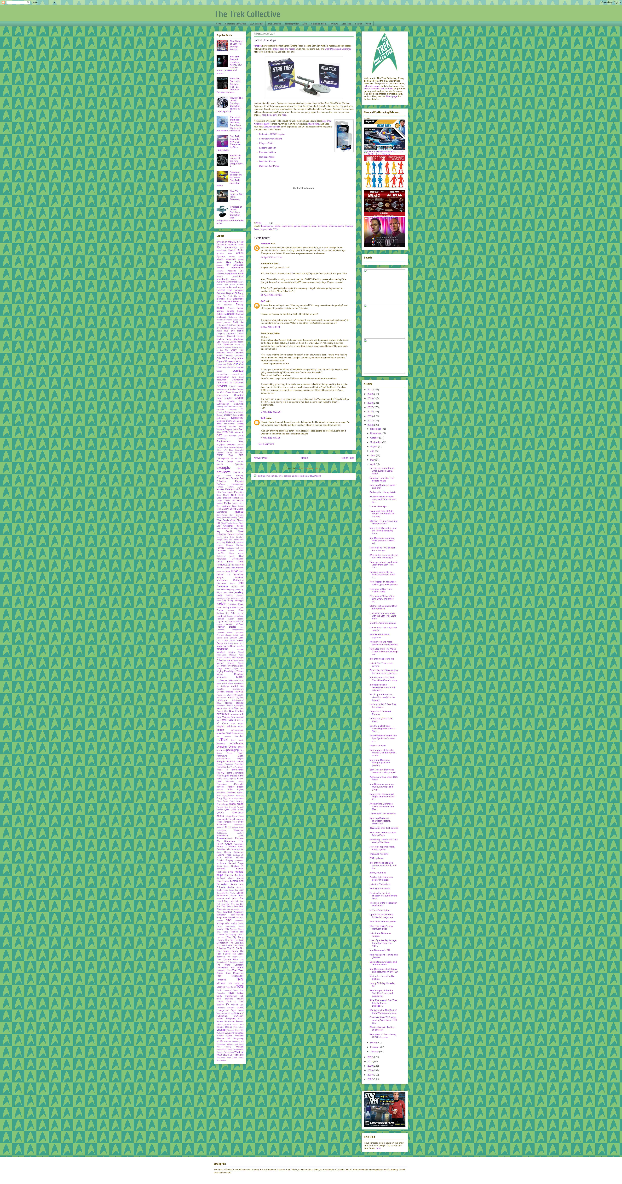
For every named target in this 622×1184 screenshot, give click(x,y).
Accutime (220, 253)
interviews (221, 583)
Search (358, 24)
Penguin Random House (230, 761)
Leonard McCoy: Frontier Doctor (230, 625)
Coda (229, 364)
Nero (236, 708)
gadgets (226, 506)
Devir (235, 415)
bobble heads (235, 311)
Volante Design (224, 1027)
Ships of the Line (234, 875)
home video (235, 561)
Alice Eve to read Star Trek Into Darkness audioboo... (383, 1003)
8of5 (263, 301)
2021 (370, 389)
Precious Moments (235, 796)
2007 (370, 1079)
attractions (238, 276)
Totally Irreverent (224, 990)
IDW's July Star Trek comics (384, 828)
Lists (305, 24)
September (376, 442)
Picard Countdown (234, 773)
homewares (223, 564)
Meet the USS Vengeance (383, 623)
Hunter (227, 568)
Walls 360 (220, 1033)
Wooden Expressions (225, 1052)
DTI (226, 435)
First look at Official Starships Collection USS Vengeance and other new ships (230, 214)
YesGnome (221, 1058)
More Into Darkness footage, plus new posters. (380, 763)
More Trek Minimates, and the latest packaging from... (383, 531)
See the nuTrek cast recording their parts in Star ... (382, 729)
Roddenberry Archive (230, 833)
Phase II (222, 770)
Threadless (221, 970)
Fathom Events (236, 487)
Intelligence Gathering (230, 580)
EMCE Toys (225, 455)
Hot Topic (235, 565)
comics (237, 370)
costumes (221, 379)
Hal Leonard (234, 540)
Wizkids (239, 1046)
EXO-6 (236, 472)
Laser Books (236, 619)
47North (220, 242)
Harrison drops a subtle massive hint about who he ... (383, 499)
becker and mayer (234, 287)
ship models (266, 229)
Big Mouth (238, 296)
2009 (370, 1070)
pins (227, 775)
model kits (237, 686)
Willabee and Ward (235, 1044)
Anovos (220, 267)
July (372, 451)
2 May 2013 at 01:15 (270, 327)
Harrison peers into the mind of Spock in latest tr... (382, 575)
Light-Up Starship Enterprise (338, 49)
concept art (237, 374)
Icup (228, 572)
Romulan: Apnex (267, 157)
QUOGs (220, 813)
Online (232, 746)
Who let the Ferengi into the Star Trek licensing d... (384, 556)
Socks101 (221, 893)
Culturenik (238, 404)
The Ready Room (227, 951)
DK (234, 421)
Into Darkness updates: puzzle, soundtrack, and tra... (383, 865)
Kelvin (221, 604)
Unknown (266, 243)
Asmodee (220, 274)
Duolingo (232, 436)
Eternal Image (225, 461)
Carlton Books (236, 342)
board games (267, 226)
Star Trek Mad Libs (234, 904)
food (233, 494)
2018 (370, 403)
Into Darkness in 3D (380, 950)
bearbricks (221, 287)
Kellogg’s (239, 600)
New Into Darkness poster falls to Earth (383, 833)
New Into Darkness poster (383, 921)
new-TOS (227, 719)
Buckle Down (238, 320)
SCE (219, 858)
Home (304, 458)
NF (235, 720)
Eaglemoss (287, 226)
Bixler (229, 299)
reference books (336, 226)
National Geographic (235, 706)
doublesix (220, 429)
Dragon (228, 429)
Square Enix (237, 896)
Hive (241, 556)
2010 (370, 1065)
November (376, 433)
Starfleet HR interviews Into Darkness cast (383, 522)
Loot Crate (222, 640)
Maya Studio (238, 660)
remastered (231, 816)
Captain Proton (224, 339)
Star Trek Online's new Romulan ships (381, 927)
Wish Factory (224, 1047)
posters (231, 792)
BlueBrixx (228, 305)
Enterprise (223, 458)
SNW (241, 890)
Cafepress (221, 334)
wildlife (220, 1041)
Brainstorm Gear (236, 317)
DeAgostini (230, 412)
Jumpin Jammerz (232, 598)
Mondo (229, 691)
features (220, 489)
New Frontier (236, 711)
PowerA (240, 793)
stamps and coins (227, 898)
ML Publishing (223, 686)
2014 (370, 420)
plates (241, 781)
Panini (240, 753)
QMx (227, 809)
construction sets (226, 377)
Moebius (221, 692)
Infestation (238, 575)
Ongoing (222, 746)
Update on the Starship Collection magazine (381, 916)
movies (239, 691)
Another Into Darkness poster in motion (381, 878)
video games (224, 1024)
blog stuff (227, 301)
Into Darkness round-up (382, 658)
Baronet (240, 285)
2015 (370, 416)
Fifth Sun (221, 492)
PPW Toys (221, 796)
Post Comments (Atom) (310, 468)
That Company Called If (234, 935)
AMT (228, 265)
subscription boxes (235, 926)
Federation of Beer (234, 489)
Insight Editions (230, 577)
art (241, 270)
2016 (370, 411)
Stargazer (221, 915)
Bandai (233, 282)
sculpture (221, 863)
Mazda (240, 663)
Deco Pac (239, 412)
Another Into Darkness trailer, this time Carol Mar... (382, 806)
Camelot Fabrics (235, 336)
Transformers (231, 996)
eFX (225, 450)
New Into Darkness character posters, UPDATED (380, 821)
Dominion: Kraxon (267, 161)
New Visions (223, 717)
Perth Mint (221, 767)
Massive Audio (236, 655)
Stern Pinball (228, 917)
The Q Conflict (235, 948)
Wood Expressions (236, 1050)
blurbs (220, 307)
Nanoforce (221, 706)
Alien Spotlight (234, 262)
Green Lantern (235, 534)
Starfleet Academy (233, 912)
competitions (223, 374)
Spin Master (230, 893)
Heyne (240, 553)
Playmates (222, 784)
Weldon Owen (224, 1036)
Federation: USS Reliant (270, 139)
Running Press (224, 855)
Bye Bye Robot (233, 330)
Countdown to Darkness (230, 382)
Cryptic (239, 397)
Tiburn (228, 970)
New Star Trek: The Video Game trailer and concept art (384, 652)
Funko (227, 503)
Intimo (232, 583)
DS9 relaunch (236, 432)
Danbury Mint (222, 407)
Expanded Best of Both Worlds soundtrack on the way (382, 514)
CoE (235, 364)
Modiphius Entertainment (230, 689)
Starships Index (318, 24)
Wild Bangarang (235, 1038)
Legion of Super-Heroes (230, 621)
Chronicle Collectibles (234, 356)
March (373, 1042)
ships (220, 875)
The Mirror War (224, 945)
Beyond (230, 293)
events (220, 464)
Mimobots (238, 674)
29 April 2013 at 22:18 (271, 257)
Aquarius (232, 271)
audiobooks (222, 279)
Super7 (220, 929)
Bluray (239, 304)
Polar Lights (235, 789)
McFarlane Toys (224, 666)
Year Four (238, 1054)
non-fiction (322, 226)
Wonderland (221, 1050)
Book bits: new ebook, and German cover (383, 963)
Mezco (228, 668)
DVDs (240, 435)
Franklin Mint (229, 501)
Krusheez (220, 613)
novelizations (237, 730)
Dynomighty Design (230, 439)
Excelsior (239, 464)
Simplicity (239, 887)
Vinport (235, 1024)
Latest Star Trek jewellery (383, 813)
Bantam (240, 282)
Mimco (220, 674)
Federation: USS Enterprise (272, 134)
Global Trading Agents (229, 523)
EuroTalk (239, 461)
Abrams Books (236, 250)
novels (230, 733)
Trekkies (229, 999)
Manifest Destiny (226, 652)
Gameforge (222, 512)
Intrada (234, 586)
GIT (218, 523)
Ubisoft (234, 1005)
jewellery (239, 592)
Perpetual (239, 764)
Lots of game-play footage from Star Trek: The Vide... (383, 943)
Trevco (240, 999)
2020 (370, 394)
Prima (219, 801)
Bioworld (221, 299)
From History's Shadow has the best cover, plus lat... (384, 671)
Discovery (237, 417)
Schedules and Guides (235, 24)
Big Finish (227, 296)
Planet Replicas (229, 779)
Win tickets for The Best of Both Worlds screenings (383, 1011)
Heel (237, 548)
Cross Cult (237, 392)
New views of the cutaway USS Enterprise (383, 1035)
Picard (220, 772)
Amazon (258, 46)
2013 (370, 425)
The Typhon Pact (227, 959)
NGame (240, 720)
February (375, 1047)
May (372, 459)
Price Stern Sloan (236, 798)
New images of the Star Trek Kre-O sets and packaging (382, 993)
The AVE (221, 937)
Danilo (231, 407)
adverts (220, 259)
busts (219, 331)
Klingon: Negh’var (267, 148)
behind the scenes (230, 290)
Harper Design (225, 545)
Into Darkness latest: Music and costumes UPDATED (384, 970)
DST (219, 435)
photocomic (237, 769)
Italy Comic (235, 590)
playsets (221, 787)
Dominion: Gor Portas (269, 166)
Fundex (220, 503)
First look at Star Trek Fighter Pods (381, 590)
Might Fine (238, 669)
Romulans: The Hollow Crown (230, 842)
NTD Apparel (223, 736)
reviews (239, 819)
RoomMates (238, 844)
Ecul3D (240, 445)
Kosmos (231, 610)
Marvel (240, 652)
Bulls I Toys (231, 325)
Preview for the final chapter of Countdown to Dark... (383, 896)
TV (227, 1004)
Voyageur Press (233, 1030)
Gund (225, 540)
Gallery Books (229, 508)
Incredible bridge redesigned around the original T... (382, 687)
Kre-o (240, 610)
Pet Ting (230, 767)
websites (239, 1033)
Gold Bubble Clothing (227, 529)
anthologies (237, 267)
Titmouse (221, 979)
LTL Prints (228, 643)
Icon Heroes (237, 567)
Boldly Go (222, 314)
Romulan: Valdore (267, 152)
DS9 (225, 432)
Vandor (220, 1019)
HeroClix (221, 553)
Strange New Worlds (227, 923)
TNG (239, 979)
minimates (222, 677)
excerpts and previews (230, 470)
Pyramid (232, 807)
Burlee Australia (237, 328)
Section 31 (237, 866)
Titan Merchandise (230, 976)
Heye (231, 553)
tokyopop (221, 983)
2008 (370, 1074)
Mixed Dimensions (235, 684)
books (277, 226)
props (232, 803)
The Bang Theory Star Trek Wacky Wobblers (384, 841)
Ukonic (240, 1008)
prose (240, 803)
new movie (223, 713)
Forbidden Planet (229, 498)
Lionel (235, 635)
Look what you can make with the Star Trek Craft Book (383, 616)
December (376, 428)
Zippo (234, 1058)
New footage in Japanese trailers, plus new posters (384, 583)
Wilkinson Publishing (232, 1041)
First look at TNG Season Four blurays (383, 549)
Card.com (225, 342)
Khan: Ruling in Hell (226, 608)
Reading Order (292, 24)
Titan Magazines (235, 973)
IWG (225, 592)
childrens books (225, 353)
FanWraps (221, 484)
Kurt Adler (230, 613)
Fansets (239, 481)
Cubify (220, 401)
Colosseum (231, 367)
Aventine (221, 281)
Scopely (229, 860)
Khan (240, 604)
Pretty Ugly (222, 798)
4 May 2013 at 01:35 (270, 438)
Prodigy (239, 801)
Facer (228, 476)
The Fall (229, 940)
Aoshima (220, 271)
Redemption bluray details (383, 492)
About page (391, 96)
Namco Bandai (234, 703)
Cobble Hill (221, 364)
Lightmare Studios (225, 632)
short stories (235, 878)
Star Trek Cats (231, 901)
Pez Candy (239, 767)
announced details (271, 127)
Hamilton (240, 542)
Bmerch (231, 308)
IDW (234, 571)
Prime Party (228, 801)
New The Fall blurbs (380, 888)
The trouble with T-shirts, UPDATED (382, 1028)
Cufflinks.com (223, 404)
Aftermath (231, 259)
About (368, 24)
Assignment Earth (234, 273)
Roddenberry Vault (230, 836)
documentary (229, 424)
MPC (234, 695)
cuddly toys (235, 401)
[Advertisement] (304, 209)
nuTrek (222, 740)
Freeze (240, 500)
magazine (305, 226)
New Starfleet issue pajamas (379, 636)
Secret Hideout (223, 866)
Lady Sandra (228, 616)
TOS (275, 229)
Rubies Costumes (233, 852)
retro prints (222, 819)
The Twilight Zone (235, 957)
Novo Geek (238, 733)
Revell (232, 819)
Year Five (228, 1054)
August (374, 446)
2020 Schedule (257, 24)
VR (242, 1030)
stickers (220, 921)
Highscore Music (225, 556)
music (231, 697)
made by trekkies (226, 646)
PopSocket (221, 793)
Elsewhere (239, 453)
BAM (228, 282)
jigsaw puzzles (225, 595)
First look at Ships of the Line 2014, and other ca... (382, 599)
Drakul (235, 429)
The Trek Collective (247, 14)
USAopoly (238, 1016)
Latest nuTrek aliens (380, 884)
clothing (238, 361)
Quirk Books (237, 810)
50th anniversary (227, 247)
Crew (228, 392)
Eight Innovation (236, 450)
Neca (313, 226)
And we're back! (378, 745)
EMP (241, 455)
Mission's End (236, 680)
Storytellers (239, 921)
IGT (228, 575)
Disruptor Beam (224, 421)
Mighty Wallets (236, 671)
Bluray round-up (378, 872)
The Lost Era (236, 943)
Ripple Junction (224, 822)
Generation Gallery (229, 517)
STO (228, 920)
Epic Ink (234, 458)
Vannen (240, 1019)
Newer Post (260, 458)
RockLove (238, 830)
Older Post (347, 458)
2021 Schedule (274, 24)
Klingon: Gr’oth (266, 143)
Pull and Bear (222, 807)
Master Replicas (223, 658)
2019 (370, 398)
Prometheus (222, 804)
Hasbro (239, 545)
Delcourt (220, 415)
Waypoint (229, 1033)
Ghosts (240, 520)
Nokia (233, 723)
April (372, 464)
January (374, 1051)
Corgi (241, 377)
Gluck (241, 523)
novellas (221, 733)
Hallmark (230, 542)
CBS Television (225, 344)
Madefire (240, 646)
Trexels (220, 1001)
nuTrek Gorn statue (380, 910)
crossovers (222, 395)
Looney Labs (236, 638)
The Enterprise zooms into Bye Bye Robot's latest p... (383, 738)
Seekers (221, 868)
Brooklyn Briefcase (224, 320)
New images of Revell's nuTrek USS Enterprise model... (383, 753)
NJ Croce (222, 723)
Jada (231, 592)
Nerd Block (228, 708)
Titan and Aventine (379, 854)
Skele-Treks (222, 890)
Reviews (334, 24)
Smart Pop (233, 890)
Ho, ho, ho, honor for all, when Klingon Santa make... (382, 471)
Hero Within (236, 551)
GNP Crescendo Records (230, 526)
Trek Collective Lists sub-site (378, 88)
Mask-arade (221, 655)
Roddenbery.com (224, 838)
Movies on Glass (224, 695)
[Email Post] (270, 223)
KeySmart (232, 604)
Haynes (220, 548)
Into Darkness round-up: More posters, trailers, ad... (382, 541)
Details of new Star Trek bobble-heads (382, 479)
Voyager (221, 1029)
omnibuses (236, 743)
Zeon (229, 1058)
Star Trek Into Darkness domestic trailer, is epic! (383, 771)
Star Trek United (229, 909)
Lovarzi (232, 641)
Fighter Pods (233, 492)
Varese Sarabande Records (230, 1021)
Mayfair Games (225, 663)
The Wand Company (230, 965)
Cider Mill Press (224, 358)
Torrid (233, 987)
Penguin (240, 759)
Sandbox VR (238, 855)
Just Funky (227, 600)
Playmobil (238, 784)
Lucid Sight (239, 643)
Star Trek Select (225, 906)
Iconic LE (221, 572)
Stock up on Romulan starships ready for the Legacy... (382, 697)
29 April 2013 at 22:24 (271, 295)
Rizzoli (228, 827)
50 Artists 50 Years (234, 245)
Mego (219, 668)
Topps (228, 987)
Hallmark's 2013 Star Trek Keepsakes (383, 705)
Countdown (237, 379)
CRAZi (232, 386)
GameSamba (222, 515)
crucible (228, 398)
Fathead (220, 487)
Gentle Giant (229, 520)
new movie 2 (237, 714)
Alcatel (240, 259)
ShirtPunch (221, 878)
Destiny (228, 415)
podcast (220, 790)
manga (240, 649)
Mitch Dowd (222, 684)
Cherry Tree (236, 350)
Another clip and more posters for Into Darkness (384, 643)
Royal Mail (236, 849)
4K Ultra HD (230, 242)
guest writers (222, 537)
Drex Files (346, 24)
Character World (230, 347)
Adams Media (236, 257)
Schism (228, 858)
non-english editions (230, 725)
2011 (370, 1061)
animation (238, 265)
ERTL (241, 458)
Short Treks (223, 881)
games (297, 226)
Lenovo (219, 624)
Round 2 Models (226, 846)
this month (237, 967)
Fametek (235, 478)
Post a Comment (266, 444)
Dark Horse (238, 407)
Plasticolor (230, 781)
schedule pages (372, 86)
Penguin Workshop (225, 764)
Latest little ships (378, 506)
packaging (232, 749)
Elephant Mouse (224, 453)
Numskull (239, 736)
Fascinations (237, 484)
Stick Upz (239, 918)
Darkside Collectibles (227, 409)
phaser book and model (284, 49)
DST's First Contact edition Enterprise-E (383, 607)
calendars (231, 333)
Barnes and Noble (226, 285)
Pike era (221, 776)
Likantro (228, 635)
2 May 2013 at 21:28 (270, 412)
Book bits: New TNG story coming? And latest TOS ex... (383, 1020)
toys (231, 992)
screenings (239, 860)
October (374, 437)
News (218, 24)
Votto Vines (238, 1027)
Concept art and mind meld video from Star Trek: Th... (383, 565)
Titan (234, 970)
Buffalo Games (223, 322)
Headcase (230, 548)
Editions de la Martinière (226, 447)
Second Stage (235, 863)
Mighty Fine (223, 671)
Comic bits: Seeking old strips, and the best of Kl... (382, 797)
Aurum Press (237, 279)
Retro (241, 816)
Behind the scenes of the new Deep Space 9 (236, 161)
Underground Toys (226, 1010)
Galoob (240, 509)
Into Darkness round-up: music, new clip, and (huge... (382, 787)
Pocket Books (235, 786)
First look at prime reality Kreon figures (382, 848)
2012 (370, 1057)
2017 (370, 407)
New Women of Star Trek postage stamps (236, 45)
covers (222, 386)
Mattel (230, 660)
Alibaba (219, 262)
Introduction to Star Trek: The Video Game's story (383, 678)
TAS (227, 929)
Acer (230, 253)
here (264, 115)
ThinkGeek (222, 967)
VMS (241, 1024)
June (373, 455)
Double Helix (236, 427)
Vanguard (230, 1018)
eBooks (231, 444)
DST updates (376, 858)
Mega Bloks (237, 666)
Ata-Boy (220, 276)
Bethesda (221, 293)
